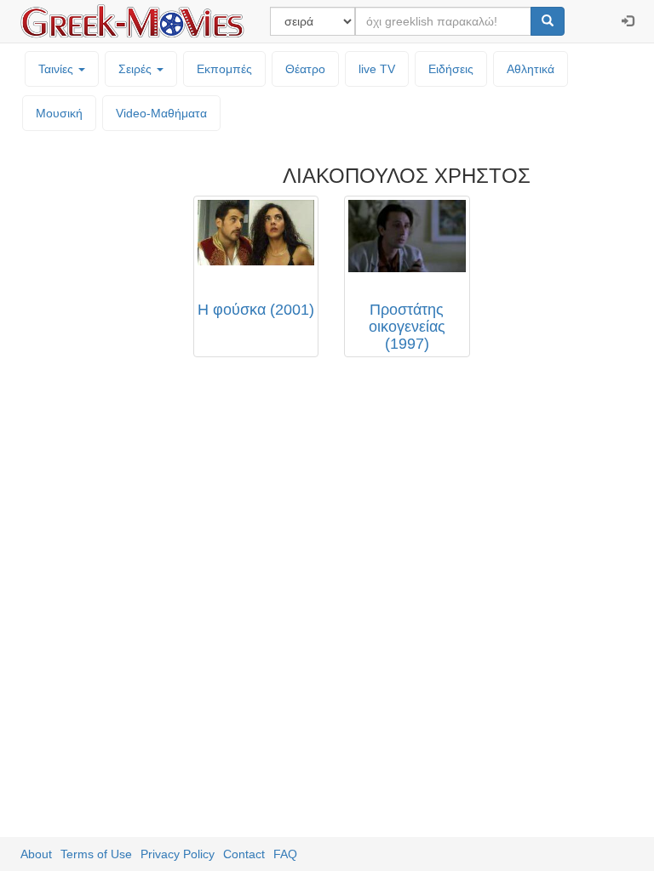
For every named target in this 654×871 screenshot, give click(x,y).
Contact (244, 854)
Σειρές (136, 69)
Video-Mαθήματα (161, 113)
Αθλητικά (530, 69)
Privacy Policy (178, 854)
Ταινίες (57, 69)
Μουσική (59, 113)
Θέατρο (305, 69)
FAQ (285, 854)
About (36, 854)
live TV (377, 69)
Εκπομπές (224, 69)
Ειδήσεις (450, 69)
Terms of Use (96, 854)
